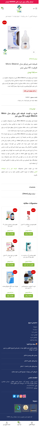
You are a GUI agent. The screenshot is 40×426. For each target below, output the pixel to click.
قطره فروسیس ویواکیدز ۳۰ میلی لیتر (28, 225)
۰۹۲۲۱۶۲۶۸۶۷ (29, 388)
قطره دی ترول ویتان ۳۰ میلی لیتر (10, 256)
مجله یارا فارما (33, 340)
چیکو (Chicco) (33, 59)
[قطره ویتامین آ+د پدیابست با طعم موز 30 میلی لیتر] (28, 246)
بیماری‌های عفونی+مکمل (30, 361)
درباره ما (35, 329)
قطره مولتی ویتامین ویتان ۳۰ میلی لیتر (10, 225)
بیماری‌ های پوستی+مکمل (30, 355)
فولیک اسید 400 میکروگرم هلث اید (10, 287)
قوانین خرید (34, 335)
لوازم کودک (16, 16)
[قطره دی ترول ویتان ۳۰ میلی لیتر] (10, 246)
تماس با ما (34, 332)
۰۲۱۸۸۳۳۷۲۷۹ (30, 386)
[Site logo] (19, 8)
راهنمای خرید (33, 337)
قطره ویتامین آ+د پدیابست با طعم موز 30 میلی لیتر (28, 256)
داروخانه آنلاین (33, 16)
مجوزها (35, 327)
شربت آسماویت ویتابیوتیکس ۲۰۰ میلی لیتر (28, 287)
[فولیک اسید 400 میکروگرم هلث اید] (10, 277)
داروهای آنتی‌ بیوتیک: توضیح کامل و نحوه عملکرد (24, 372)
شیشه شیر (8, 16)
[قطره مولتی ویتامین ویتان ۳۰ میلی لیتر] (10, 215)
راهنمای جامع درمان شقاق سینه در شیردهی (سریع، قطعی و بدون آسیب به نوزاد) (20, 349)
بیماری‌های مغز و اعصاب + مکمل (28, 366)
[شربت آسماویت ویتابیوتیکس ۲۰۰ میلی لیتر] (28, 277)
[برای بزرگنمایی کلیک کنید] (34, 52)
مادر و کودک (24, 16)
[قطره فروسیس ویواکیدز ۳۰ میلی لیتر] (28, 215)
